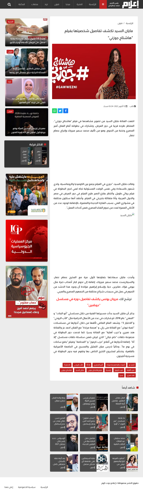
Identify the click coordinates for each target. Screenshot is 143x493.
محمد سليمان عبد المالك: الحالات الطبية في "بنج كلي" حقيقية (119, 444)
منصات (34, 4)
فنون (56, 4)
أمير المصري (98, 365)
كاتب (132, 106)
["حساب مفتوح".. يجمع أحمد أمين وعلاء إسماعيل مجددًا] (102, 422)
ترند (46, 4)
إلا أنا (88, 365)
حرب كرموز (119, 370)
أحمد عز (131, 365)
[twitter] (60, 110)
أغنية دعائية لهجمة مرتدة (116, 365)
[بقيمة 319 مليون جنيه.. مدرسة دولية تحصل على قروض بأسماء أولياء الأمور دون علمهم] (26, 32)
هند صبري (130, 375)
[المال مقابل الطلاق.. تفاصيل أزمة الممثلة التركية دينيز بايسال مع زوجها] (132, 402)
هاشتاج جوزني (66, 370)
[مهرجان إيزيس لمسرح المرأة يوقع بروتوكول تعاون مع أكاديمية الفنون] (102, 402)
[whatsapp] (54, 110)
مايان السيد (80, 370)
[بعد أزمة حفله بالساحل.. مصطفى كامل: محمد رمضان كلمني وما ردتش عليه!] (72, 463)
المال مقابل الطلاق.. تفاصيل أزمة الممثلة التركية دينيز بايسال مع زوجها (118, 404)
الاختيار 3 (67, 365)
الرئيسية (92, 4)
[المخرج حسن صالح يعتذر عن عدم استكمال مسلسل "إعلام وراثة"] (72, 422)
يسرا (121, 375)
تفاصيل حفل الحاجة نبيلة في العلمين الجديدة (89, 441)
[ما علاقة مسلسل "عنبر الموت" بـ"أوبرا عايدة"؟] (132, 422)
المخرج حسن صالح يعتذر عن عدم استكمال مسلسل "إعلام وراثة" (59, 424)
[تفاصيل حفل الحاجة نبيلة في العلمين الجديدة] (102, 442)
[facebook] (65, 110)
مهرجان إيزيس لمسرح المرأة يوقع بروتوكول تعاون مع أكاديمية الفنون (89, 404)
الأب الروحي (78, 365)
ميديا (68, 4)
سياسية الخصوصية (26, 487)
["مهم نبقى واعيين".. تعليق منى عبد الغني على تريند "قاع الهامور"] (26, 92)
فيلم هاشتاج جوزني (95, 370)
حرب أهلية (130, 370)
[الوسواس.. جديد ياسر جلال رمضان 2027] (72, 442)
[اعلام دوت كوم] (130, 4)
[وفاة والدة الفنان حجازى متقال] (72, 402)
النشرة (79, 4)
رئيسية (108, 370)
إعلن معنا (8, 487)
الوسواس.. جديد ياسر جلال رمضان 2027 (58, 441)
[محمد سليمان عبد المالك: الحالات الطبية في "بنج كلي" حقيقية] (132, 442)
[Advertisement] (94, 159)
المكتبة (21, 4)
